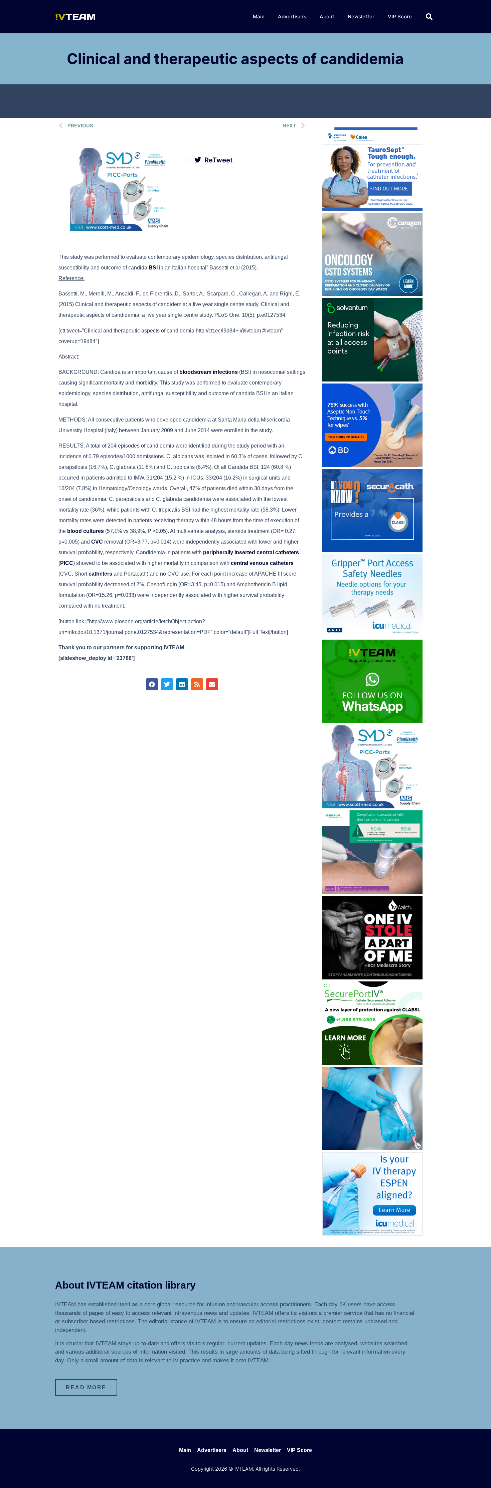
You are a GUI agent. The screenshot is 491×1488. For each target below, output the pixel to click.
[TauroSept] (372, 208)
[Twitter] (167, 684)
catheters (100, 574)
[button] (429, 16)
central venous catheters (262, 563)
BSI (153, 267)
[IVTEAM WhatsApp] (372, 721)
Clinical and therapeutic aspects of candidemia (235, 59)
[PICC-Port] (120, 229)
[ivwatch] (372, 977)
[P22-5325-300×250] (372, 1233)
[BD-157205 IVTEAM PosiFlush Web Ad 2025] (372, 1148)
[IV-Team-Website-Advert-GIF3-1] (372, 891)
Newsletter (361, 16)
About (327, 16)
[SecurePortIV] (372, 1062)
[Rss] (197, 684)
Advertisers (292, 16)
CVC (97, 542)
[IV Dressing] (372, 379)
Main (259, 16)
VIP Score (400, 16)
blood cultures (85, 531)
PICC (66, 563)
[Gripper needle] (372, 635)
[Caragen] (372, 294)
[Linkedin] (182, 684)
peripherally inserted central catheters (251, 552)
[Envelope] (212, 684)
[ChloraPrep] (372, 465)
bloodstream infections (208, 372)
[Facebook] (152, 684)
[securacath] (372, 550)
